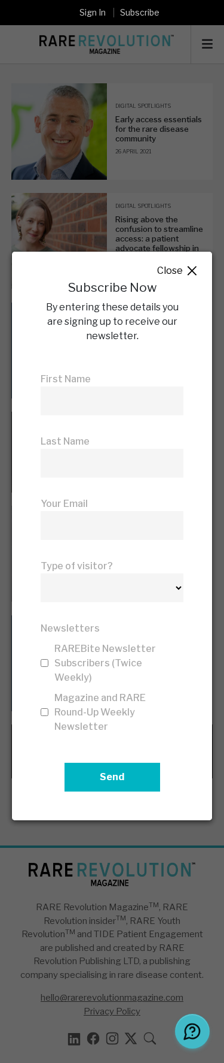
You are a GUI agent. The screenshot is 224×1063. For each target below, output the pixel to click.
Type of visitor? (77, 566)
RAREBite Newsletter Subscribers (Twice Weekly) (105, 663)
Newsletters (70, 628)
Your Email (64, 503)
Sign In (92, 12)
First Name (66, 379)
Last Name (65, 441)
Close (177, 271)
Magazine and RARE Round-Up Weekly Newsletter (100, 712)
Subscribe (139, 12)
